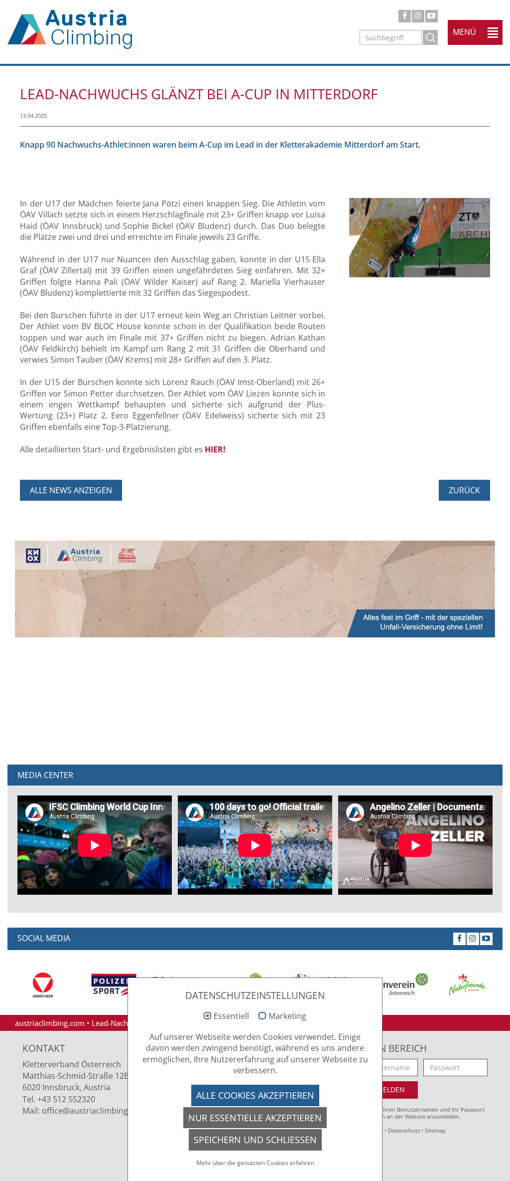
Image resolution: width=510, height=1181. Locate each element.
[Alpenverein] (396, 985)
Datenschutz (404, 1130)
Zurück (464, 490)
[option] (42, 985)
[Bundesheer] (42, 985)
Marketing (287, 1016)
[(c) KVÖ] (419, 236)
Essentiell (231, 1016)
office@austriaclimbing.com (94, 1110)
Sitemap (435, 1130)
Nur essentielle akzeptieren (255, 1118)
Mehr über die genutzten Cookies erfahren (255, 1163)
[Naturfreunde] (467, 985)
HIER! (215, 449)
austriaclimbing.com (50, 1023)
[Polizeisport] (113, 985)
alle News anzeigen (71, 490)
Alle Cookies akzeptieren (255, 1095)
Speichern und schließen (255, 1140)
